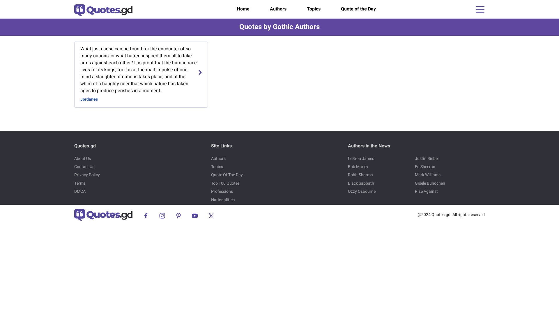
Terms (80, 183)
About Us (82, 159)
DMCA (80, 191)
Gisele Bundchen (430, 183)
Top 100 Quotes (225, 183)
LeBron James (361, 159)
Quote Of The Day (227, 175)
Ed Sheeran (425, 167)
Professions (222, 191)
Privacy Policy (87, 175)
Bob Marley (358, 167)
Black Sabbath (361, 183)
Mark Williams (428, 175)
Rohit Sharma (360, 175)
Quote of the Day (358, 9)
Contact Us (84, 167)
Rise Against (426, 191)
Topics (314, 9)
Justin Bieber (427, 159)
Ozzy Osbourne (362, 191)
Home (243, 9)
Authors (278, 9)
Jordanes (89, 99)
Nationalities (223, 200)
